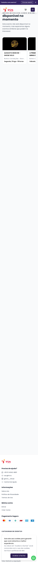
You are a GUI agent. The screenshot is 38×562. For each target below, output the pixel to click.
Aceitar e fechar (19, 555)
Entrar (4, 507)
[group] (14, 50)
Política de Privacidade (10, 494)
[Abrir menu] (33, 10)
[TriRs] (9, 9)
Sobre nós (5, 491)
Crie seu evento (27, 2)
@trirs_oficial (9, 479)
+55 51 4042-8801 (10, 472)
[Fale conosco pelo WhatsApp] (33, 558)
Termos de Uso (7, 498)
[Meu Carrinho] (25, 9)
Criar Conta (6, 510)
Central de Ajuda (10, 482)
